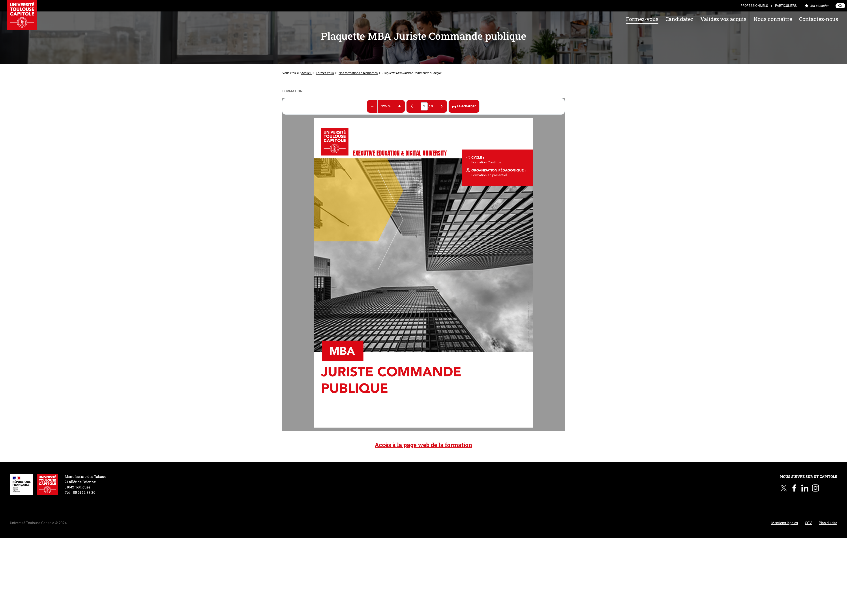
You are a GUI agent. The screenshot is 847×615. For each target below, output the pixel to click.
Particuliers (786, 6)
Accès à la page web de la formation (423, 445)
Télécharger (466, 106)
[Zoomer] (399, 106)
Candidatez (679, 18)
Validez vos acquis (723, 18)
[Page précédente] (412, 106)
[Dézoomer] (372, 106)
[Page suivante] (441, 106)
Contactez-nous (818, 18)
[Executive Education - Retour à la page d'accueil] (22, 15)
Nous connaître (772, 18)
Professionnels (754, 6)
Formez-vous (642, 18)
